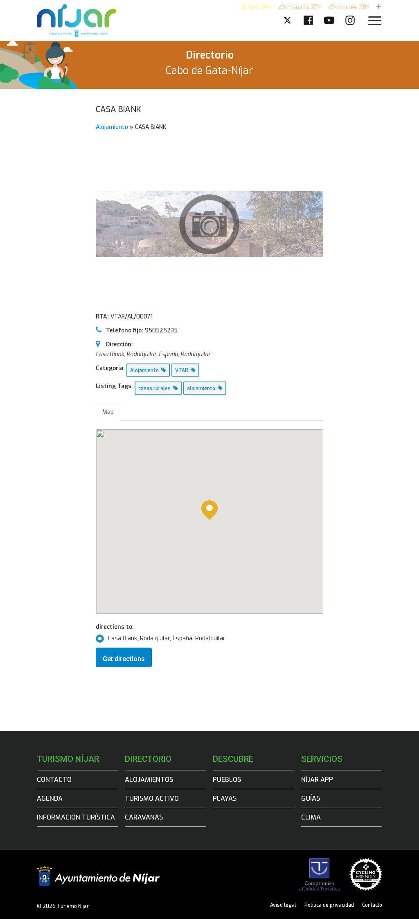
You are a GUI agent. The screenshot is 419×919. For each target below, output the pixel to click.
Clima (311, 817)
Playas (225, 798)
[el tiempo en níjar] (378, 7)
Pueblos (227, 779)
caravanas (144, 817)
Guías (310, 798)
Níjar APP (317, 779)
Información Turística (76, 817)
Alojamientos (149, 779)
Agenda (50, 798)
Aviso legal (283, 905)
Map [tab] (108, 412)
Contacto (54, 779)
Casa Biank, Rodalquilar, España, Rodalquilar (166, 638)
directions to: (115, 627)
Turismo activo (152, 798)
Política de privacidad (329, 905)
